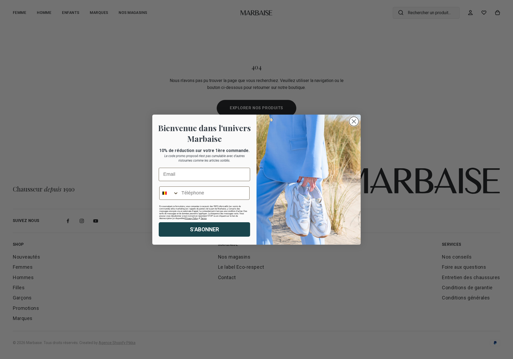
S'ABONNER (204, 229)
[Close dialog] (354, 121)
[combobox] (169, 193)
